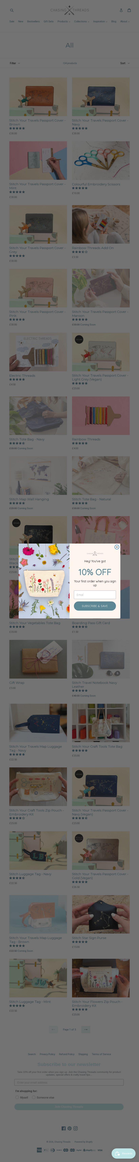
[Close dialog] (117, 547)
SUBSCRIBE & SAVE (95, 606)
